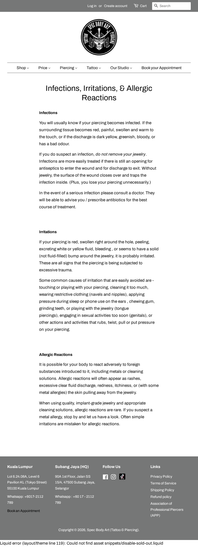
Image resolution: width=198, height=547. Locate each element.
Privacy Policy (161, 476)
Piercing (67, 68)
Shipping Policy (162, 490)
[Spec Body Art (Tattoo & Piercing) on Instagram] (113, 478)
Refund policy (160, 497)
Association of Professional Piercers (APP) (166, 509)
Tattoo (93, 68)
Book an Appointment (23, 511)
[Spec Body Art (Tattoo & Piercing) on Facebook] (105, 478)
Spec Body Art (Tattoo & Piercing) (113, 530)
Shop (22, 68)
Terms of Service (163, 483)
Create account (115, 6)
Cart (143, 6)
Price (43, 68)
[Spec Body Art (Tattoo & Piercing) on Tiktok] (122, 478)
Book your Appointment (161, 68)
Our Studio (120, 68)
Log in (92, 6)
